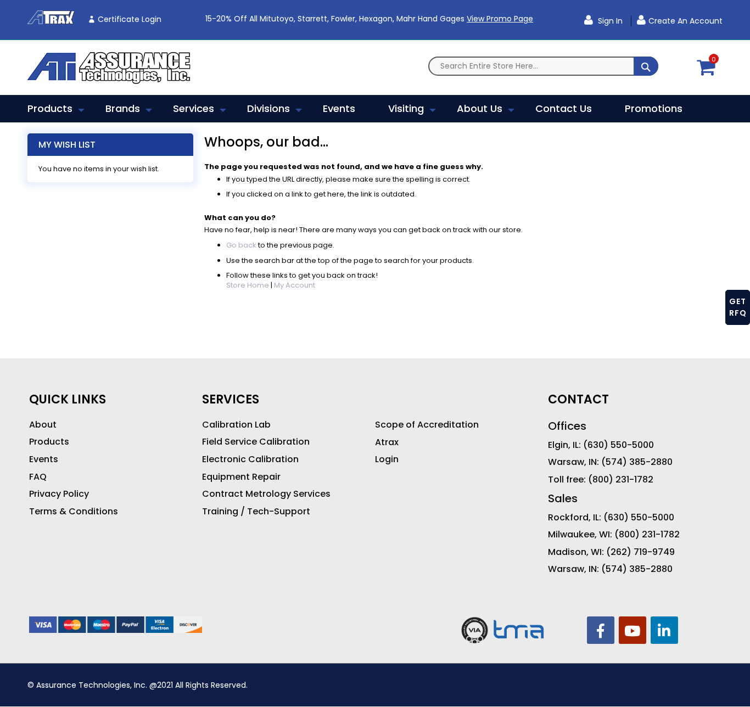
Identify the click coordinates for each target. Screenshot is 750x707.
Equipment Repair (241, 477)
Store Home (247, 285)
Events (43, 459)
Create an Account (685, 20)
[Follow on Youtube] (632, 630)
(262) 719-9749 (640, 552)
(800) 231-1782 (620, 480)
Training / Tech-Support (256, 512)
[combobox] (543, 66)
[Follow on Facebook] (600, 630)
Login (387, 459)
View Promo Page (500, 18)
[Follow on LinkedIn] (664, 630)
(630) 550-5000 (618, 445)
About (43, 425)
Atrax (387, 442)
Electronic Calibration (250, 459)
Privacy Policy (59, 494)
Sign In (609, 20)
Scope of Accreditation (427, 425)
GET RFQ (738, 307)
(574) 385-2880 (637, 462)
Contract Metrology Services (266, 494)
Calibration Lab (236, 425)
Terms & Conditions (73, 512)
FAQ (38, 477)
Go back (241, 245)
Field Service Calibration (256, 442)
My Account (294, 285)
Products (49, 442)
